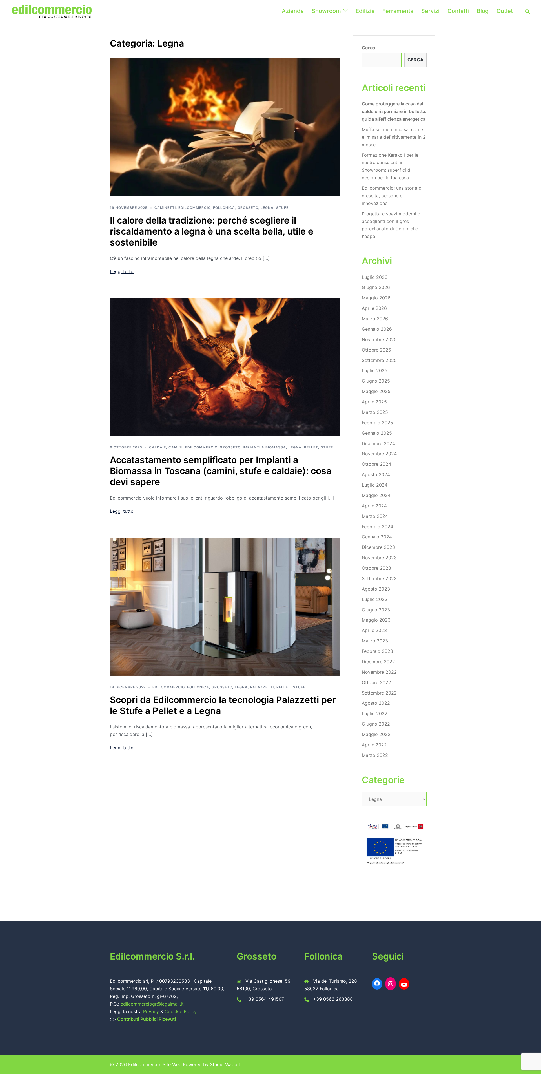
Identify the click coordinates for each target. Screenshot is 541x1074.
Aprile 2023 (374, 630)
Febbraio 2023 (377, 651)
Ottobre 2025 (376, 350)
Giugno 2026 (376, 287)
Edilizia (365, 11)
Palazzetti (262, 687)
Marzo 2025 (375, 412)
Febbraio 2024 (377, 526)
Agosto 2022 (376, 703)
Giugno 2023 (376, 610)
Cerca (368, 47)
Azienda (293, 11)
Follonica (224, 207)
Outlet (504, 11)
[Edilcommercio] (51, 11)
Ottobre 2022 (376, 682)
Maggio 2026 (376, 297)
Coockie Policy (181, 1011)
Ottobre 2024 (376, 464)
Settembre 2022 (379, 693)
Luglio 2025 (374, 370)
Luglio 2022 (374, 713)
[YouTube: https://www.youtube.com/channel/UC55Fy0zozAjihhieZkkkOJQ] (404, 985)
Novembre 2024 (379, 453)
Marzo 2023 (375, 641)
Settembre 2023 (379, 578)
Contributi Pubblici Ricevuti (146, 1019)
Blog (483, 11)
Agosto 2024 (376, 474)
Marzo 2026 (375, 318)
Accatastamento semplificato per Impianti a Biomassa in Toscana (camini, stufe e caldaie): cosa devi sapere (220, 470)
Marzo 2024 (375, 516)
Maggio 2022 (376, 734)
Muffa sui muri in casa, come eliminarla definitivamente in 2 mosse (394, 137)
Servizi (430, 11)
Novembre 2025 (379, 339)
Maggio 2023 (376, 620)
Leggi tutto (122, 271)
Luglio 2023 (374, 599)
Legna (267, 207)
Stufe (282, 207)
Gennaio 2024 (377, 537)
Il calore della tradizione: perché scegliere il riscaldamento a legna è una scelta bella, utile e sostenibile (211, 231)
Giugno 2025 (376, 381)
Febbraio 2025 (377, 422)
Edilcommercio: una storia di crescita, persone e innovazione (392, 195)
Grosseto (248, 207)
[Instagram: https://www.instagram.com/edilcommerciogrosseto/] (390, 984)
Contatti (458, 11)
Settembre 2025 (379, 360)
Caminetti (165, 207)
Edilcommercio (194, 207)
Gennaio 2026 (377, 329)
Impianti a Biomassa (264, 447)
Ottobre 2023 (376, 568)
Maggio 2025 (376, 391)
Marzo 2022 (375, 755)
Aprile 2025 (374, 402)
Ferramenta (397, 11)
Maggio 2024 (376, 495)
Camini (175, 447)
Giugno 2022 (376, 724)
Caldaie (157, 447)
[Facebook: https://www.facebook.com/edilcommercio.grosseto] (377, 983)
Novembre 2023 (379, 557)
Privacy (151, 1011)
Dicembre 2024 (378, 443)
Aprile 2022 (374, 745)
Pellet (311, 447)
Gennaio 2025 (377, 433)
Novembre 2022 (379, 672)
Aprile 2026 (374, 308)
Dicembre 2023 (378, 547)
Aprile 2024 (374, 506)
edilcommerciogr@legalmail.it (152, 1004)
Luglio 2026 (374, 277)
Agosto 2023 (376, 589)
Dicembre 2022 (378, 661)
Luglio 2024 (374, 485)
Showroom (326, 11)
